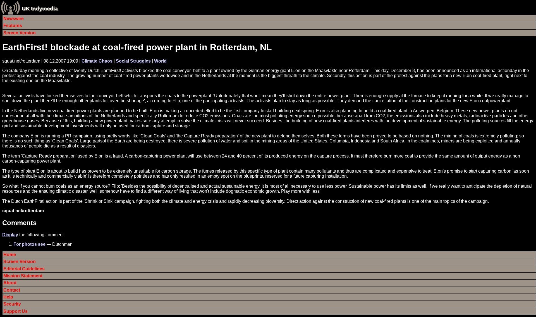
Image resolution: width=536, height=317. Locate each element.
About (9, 282)
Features (12, 25)
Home (9, 254)
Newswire (13, 18)
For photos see (29, 244)
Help (8, 297)
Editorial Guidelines (24, 268)
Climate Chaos (97, 61)
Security (12, 304)
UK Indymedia (40, 8)
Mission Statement (22, 275)
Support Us (15, 311)
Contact (11, 290)
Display (10, 234)
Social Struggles (133, 61)
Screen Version (19, 32)
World (160, 61)
